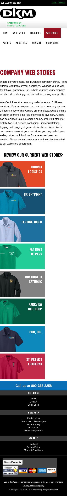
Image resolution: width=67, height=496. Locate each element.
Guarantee (33, 427)
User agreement (53, 482)
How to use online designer (33, 421)
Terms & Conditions (33, 450)
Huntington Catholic (33, 279)
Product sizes (33, 418)
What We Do (19, 33)
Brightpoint (33, 194)
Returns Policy (33, 424)
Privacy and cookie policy (33, 486)
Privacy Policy (33, 447)
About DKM (21, 43)
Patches (7, 43)
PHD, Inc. (35, 331)
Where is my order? (33, 430)
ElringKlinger (31, 221)
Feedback (33, 444)
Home (5, 33)
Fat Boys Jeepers (36, 251)
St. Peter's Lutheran (34, 361)
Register (62, 2)
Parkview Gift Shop (35, 306)
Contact (36, 43)
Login (54, 2)
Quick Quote (52, 43)
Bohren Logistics (35, 169)
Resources (35, 33)
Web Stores (52, 33)
